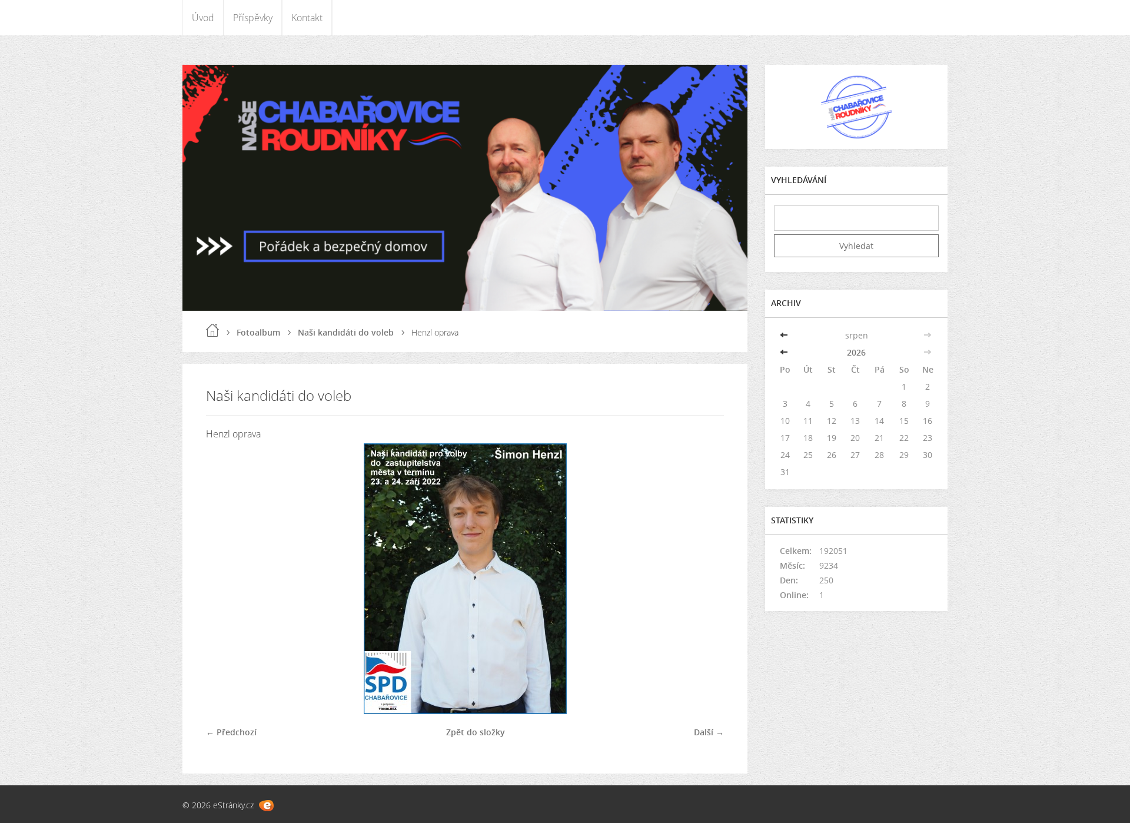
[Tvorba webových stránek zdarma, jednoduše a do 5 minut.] (266, 805)
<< (785, 335)
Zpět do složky (475, 732)
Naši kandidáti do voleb (346, 332)
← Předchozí (231, 732)
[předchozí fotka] (225, 578)
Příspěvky (252, 17)
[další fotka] (705, 578)
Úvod (203, 17)
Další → (709, 732)
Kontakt (307, 17)
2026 (856, 352)
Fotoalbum (258, 332)
